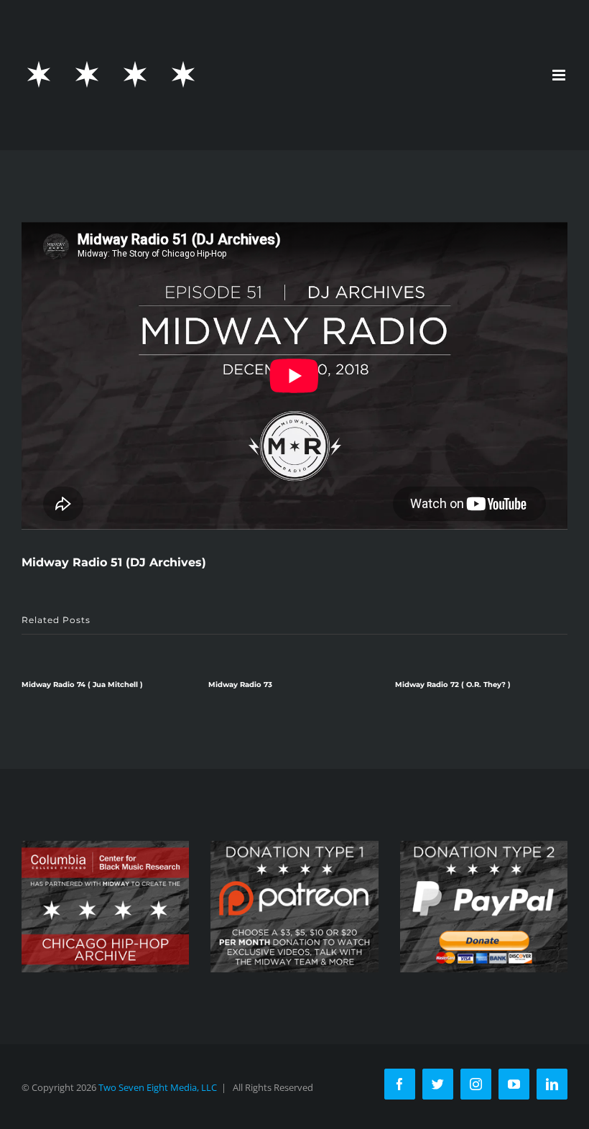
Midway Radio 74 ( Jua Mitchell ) (82, 684)
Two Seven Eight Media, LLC (157, 1087)
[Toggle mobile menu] (559, 75)
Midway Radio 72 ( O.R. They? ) (453, 684)
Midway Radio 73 (240, 684)
